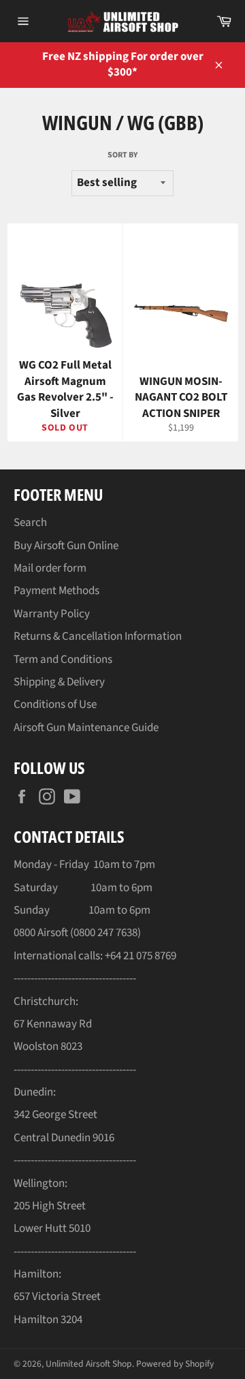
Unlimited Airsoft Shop (89, 1363)
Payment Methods (56, 591)
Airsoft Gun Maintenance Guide (86, 727)
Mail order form (50, 568)
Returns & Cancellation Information (98, 636)
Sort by (122, 155)
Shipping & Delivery (59, 682)
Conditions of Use (55, 704)
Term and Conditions (63, 659)
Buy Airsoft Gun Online (66, 546)
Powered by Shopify (175, 1363)
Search (30, 522)
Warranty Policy (52, 614)
